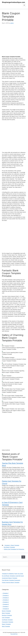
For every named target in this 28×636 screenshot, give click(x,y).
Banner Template (6, 611)
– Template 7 (5, 606)
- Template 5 (7, 545)
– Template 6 (5, 604)
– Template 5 (5, 602)
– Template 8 (5, 608)
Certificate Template (7, 619)
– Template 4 (5, 600)
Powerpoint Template (7, 622)
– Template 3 (5, 597)
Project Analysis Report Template (10, 582)
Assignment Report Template (9, 578)
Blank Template (15, 545)
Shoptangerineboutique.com (13, 2)
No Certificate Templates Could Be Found (13, 575)
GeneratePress (14, 634)
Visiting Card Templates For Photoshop (14, 549)
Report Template (6, 624)
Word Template (6, 626)
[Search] (23, 557)
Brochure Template (7, 615)
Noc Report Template (9, 547)
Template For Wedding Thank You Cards (12, 573)
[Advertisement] (14, 40)
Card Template (6, 617)
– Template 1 (5, 593)
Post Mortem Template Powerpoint (11, 580)
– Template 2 (5, 595)
